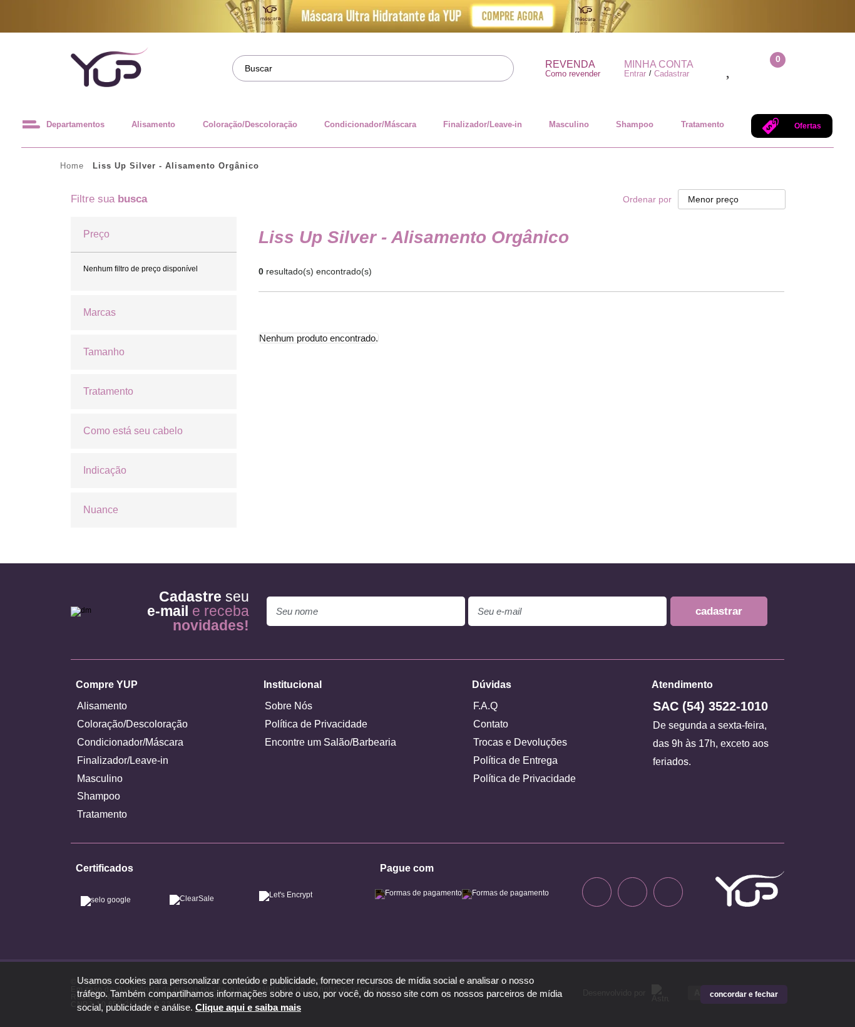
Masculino (569, 124)
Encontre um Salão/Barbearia (330, 742)
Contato (490, 724)
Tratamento (702, 124)
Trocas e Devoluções (520, 742)
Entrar (635, 74)
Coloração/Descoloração (250, 124)
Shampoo (634, 124)
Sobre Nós (288, 706)
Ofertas (807, 126)
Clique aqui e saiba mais (248, 1008)
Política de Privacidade (316, 724)
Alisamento (153, 124)
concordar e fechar (744, 994)
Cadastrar (671, 74)
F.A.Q (485, 706)
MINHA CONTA (659, 65)
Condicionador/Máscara (370, 124)
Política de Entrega (515, 760)
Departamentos (75, 124)
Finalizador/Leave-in (482, 124)
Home (72, 165)
